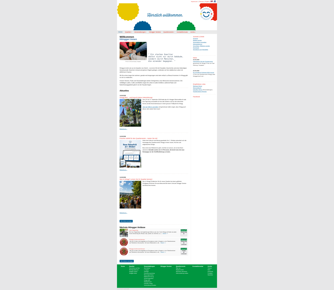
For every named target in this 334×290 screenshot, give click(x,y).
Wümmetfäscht (197, 88)
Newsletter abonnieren (181, 271)
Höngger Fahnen (133, 271)
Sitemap (201, 1)
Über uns (178, 268)
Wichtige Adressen (134, 269)
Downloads (196, 47)
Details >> (165, 233)
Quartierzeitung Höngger (200, 91)
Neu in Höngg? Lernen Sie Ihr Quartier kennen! (136, 179)
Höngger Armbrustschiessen (137, 239)
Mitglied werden (197, 40)
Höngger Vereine (155, 32)
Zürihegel (146, 271)
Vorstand (195, 38)
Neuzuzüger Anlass (149, 275)
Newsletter (210, 275)
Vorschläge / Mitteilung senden (201, 46)
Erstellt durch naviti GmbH (123, 289)
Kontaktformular (215, 1)
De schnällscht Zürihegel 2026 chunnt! (203, 72)
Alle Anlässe (147, 268)
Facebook (212, 1)
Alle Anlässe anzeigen (126, 261)
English (207, 1)
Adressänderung (197, 44)
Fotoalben (210, 273)
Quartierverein (168, 32)
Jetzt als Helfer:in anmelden (150, 107)
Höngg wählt (147, 280)
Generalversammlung (149, 273)
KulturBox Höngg (197, 89)
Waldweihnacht (148, 281)
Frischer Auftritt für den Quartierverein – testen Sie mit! (138, 138)
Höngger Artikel (133, 273)
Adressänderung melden (182, 273)
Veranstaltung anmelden (199, 42)
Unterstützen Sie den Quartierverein (203, 61)
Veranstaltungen (140, 32)
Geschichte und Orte (134, 268)
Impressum (194, 1)
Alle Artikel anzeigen (126, 221)
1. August (146, 269)
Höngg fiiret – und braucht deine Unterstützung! (136, 97)
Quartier (128, 32)
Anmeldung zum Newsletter (200, 49)
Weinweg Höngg (197, 86)
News (209, 269)
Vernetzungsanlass (149, 278)
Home (120, 32)
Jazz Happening (133, 230)
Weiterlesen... (123, 129)
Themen (210, 268)
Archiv (192, 32)
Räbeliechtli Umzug (149, 276)
